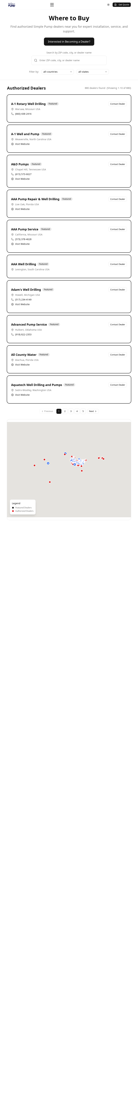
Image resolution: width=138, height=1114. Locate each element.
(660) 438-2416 (23, 113)
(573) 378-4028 (23, 239)
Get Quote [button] (124, 4)
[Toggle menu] (52, 4)
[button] (48, 463)
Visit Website (22, 144)
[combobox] (58, 71)
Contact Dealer (117, 103)
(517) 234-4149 (23, 299)
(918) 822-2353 (23, 334)
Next (91, 411)
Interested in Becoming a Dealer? (69, 41)
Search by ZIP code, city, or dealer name (69, 52)
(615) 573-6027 (23, 174)
